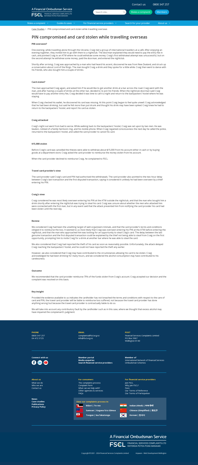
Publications (38, 404)
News (34, 399)
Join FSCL (129, 382)
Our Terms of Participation (137, 393)
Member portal (86, 357)
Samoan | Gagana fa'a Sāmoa (101, 410)
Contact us (139, 4)
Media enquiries (86, 360)
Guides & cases (64, 23)
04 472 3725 (38, 338)
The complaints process (89, 382)
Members (162, 11)
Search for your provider (137, 23)
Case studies (38, 401)
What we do (37, 382)
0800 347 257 (161, 4)
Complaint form (85, 385)
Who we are (37, 385)
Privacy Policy (39, 406)
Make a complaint (140, 11)
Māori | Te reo (93, 405)
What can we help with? (89, 388)
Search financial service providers (95, 362)
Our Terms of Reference (136, 390)
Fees (127, 388)
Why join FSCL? (132, 385)
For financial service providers (98, 23)
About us (162, 23)
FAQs (80, 393)
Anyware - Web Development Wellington (151, 453)
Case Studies (38, 29)
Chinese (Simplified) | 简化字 (144, 410)
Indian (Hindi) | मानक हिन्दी (141, 405)
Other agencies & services (90, 390)
